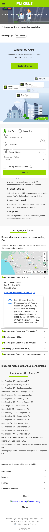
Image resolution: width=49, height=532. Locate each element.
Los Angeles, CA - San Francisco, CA (16, 388)
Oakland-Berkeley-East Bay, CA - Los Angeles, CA (22, 437)
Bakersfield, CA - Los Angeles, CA (15, 409)
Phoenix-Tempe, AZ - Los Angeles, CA (17, 391)
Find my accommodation (18, 167)
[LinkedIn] (25, 513)
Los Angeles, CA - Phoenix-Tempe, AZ (17, 402)
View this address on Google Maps (19, 293)
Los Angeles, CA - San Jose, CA (14, 430)
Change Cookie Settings (27, 524)
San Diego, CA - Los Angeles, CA (14, 406)
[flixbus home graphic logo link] (24, 3)
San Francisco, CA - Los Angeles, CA (16, 395)
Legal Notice (15, 521)
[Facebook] (23, 513)
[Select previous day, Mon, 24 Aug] (39, 152)
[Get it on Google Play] (18, 501)
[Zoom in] (44, 254)
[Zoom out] (44, 257)
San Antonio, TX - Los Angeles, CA (15, 413)
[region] (24, 263)
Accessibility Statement (30, 521)
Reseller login (11, 519)
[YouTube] (24, 513)
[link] (24, 82)
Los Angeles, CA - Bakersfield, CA (15, 420)
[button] (24, 137)
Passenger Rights (36, 519)
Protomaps (27, 272)
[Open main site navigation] (3, 3)
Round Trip (27, 131)
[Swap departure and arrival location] (42, 141)
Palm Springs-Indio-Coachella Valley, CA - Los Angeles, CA (24, 452)
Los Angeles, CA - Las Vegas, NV (15, 381)
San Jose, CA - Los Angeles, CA (14, 423)
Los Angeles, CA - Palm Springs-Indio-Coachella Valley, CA (24, 445)
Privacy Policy (23, 519)
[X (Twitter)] (26, 513)
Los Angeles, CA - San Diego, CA (14, 399)
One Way (11, 131)
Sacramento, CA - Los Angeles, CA (15, 434)
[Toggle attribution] (45, 272)
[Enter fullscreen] (44, 265)
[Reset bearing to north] (44, 260)
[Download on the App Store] (33, 501)
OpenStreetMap (38, 272)
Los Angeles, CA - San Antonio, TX (15, 416)
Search (25, 172)
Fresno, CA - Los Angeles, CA (13, 441)
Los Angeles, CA (19, 230)
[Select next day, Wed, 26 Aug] (43, 152)
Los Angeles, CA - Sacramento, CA (15, 427)
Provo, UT (33, 230)
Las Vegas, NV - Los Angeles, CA (15, 384)
